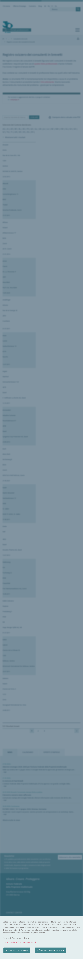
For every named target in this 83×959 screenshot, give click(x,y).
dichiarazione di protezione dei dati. (20, 942)
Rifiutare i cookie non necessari (50, 950)
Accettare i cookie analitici (17, 950)
